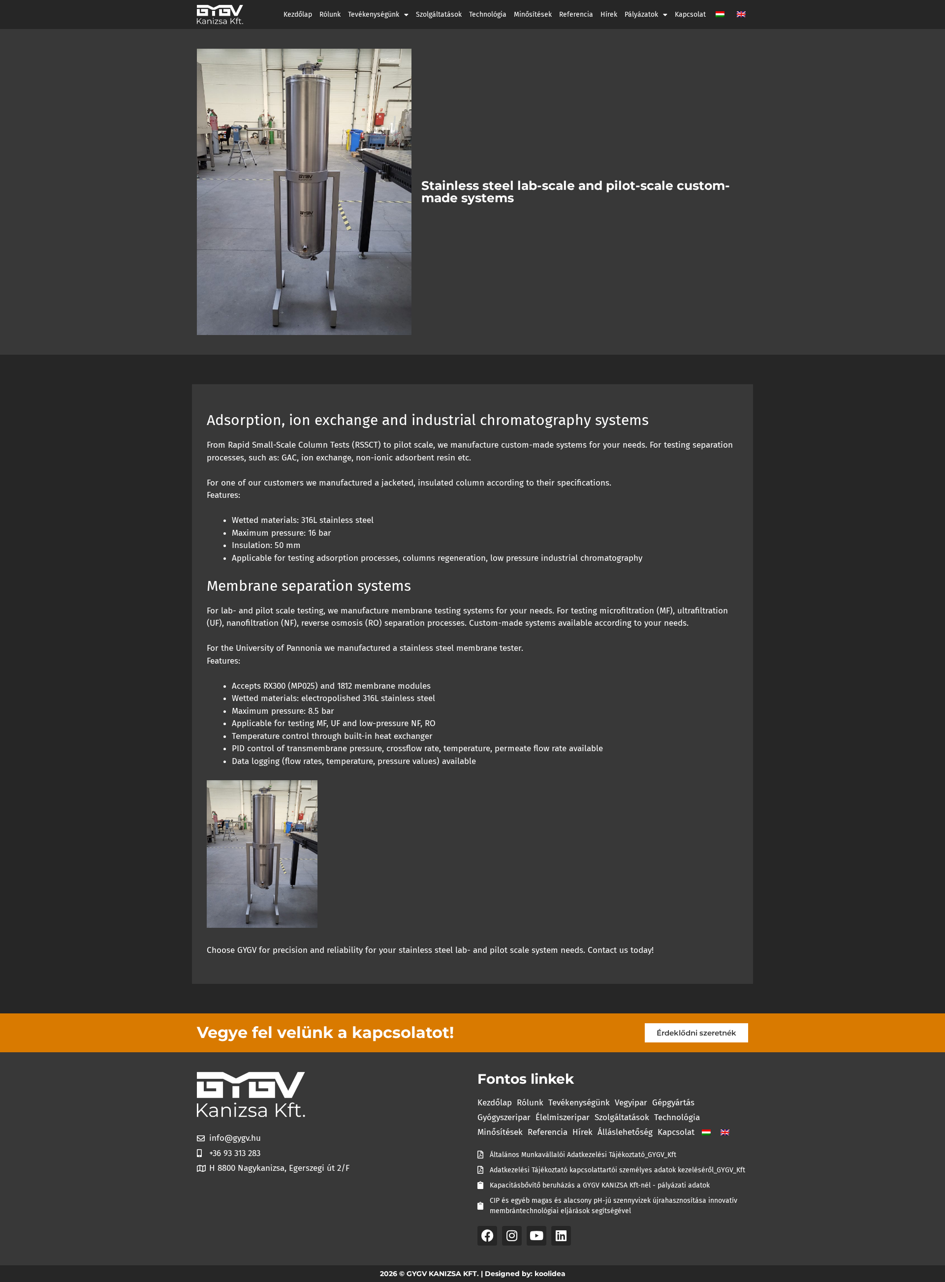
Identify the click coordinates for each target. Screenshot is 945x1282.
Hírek (608, 14)
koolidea (550, 1273)
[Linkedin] (561, 1236)
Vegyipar (631, 1103)
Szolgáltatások (439, 14)
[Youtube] (536, 1236)
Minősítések (533, 14)
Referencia (576, 14)
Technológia (487, 14)
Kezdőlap (298, 14)
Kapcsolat (690, 14)
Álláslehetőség (625, 1132)
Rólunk (330, 14)
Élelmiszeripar (563, 1117)
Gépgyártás (673, 1103)
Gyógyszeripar (504, 1117)
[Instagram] (512, 1236)
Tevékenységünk (373, 14)
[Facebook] (487, 1236)
